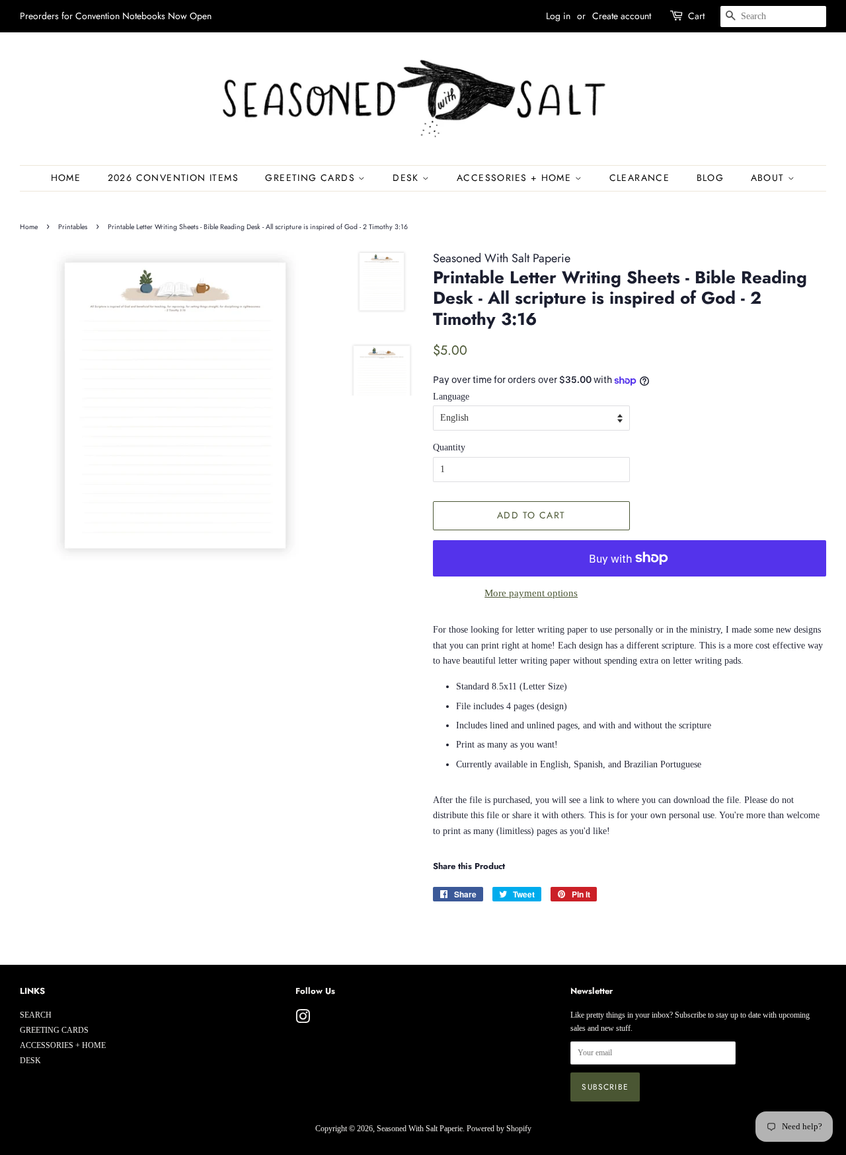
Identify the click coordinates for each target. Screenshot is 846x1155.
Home (66, 177)
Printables (72, 227)
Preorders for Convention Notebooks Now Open (116, 15)
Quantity (449, 447)
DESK (407, 177)
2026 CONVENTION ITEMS (173, 177)
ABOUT (769, 177)
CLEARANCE (639, 177)
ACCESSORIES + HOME (516, 177)
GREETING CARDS (311, 177)
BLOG (710, 177)
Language (451, 397)
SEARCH (36, 1015)
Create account (621, 15)
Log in (558, 15)
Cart (696, 15)
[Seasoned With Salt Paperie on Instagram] (302, 1019)
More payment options (531, 593)
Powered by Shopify (499, 1128)
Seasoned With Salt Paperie (420, 1128)
